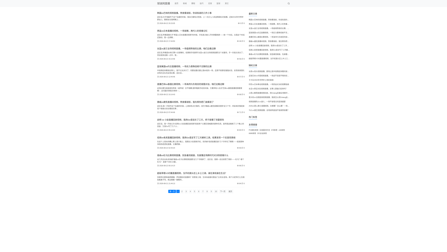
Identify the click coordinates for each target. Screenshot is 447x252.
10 (216, 191)
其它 (227, 3)
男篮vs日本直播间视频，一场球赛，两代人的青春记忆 (182, 31)
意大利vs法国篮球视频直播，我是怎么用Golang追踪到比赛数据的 (274, 97)
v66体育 (282, 130)
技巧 (201, 3)
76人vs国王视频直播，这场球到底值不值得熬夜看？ (269, 110)
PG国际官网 (253, 130)
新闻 (185, 3)
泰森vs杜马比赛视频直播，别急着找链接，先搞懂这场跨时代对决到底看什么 (192, 155)
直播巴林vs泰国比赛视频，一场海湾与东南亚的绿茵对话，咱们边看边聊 (190, 84)
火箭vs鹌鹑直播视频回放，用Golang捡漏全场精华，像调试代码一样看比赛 (278, 93)
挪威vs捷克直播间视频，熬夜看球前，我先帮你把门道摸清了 (185, 102)
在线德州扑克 (264, 130)
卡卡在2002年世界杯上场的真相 (261, 80)
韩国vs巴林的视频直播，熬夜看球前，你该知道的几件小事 (184, 13)
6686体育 (252, 133)
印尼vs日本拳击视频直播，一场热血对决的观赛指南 (269, 84)
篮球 (218, 3)
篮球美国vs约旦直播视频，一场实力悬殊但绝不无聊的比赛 (184, 66)
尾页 (230, 191)
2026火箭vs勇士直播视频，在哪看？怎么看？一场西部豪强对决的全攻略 (277, 106)
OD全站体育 (262, 133)
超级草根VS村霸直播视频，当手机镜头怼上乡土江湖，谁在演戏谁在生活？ (192, 173)
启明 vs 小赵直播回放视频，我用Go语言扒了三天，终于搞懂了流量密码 (190, 120)
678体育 (274, 130)
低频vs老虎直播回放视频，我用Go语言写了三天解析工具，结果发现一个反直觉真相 (196, 137)
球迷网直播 (163, 3)
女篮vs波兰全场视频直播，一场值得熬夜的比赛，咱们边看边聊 (186, 48)
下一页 (222, 191)
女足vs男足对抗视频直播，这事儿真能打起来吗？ (268, 89)
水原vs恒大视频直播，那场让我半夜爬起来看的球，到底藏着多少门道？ (277, 71)
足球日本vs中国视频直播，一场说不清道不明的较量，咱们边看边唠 (275, 76)
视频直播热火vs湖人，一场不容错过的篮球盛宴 (267, 102)
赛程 (193, 3)
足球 (210, 3)
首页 (176, 3)
